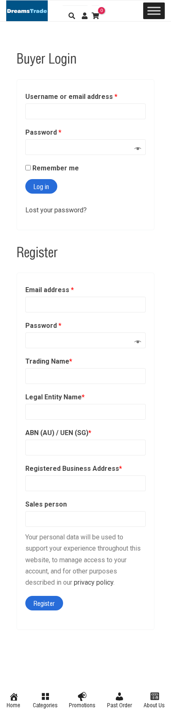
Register (44, 603)
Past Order (119, 705)
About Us (154, 705)
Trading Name (48, 361)
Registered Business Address (73, 468)
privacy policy (93, 582)
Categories (45, 705)
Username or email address (71, 97)
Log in (41, 186)
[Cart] (95, 13)
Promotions (82, 705)
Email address (49, 290)
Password (43, 132)
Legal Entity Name (55, 397)
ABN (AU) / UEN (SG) (58, 433)
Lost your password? (56, 210)
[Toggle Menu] (154, 11)
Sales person (46, 504)
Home (13, 705)
